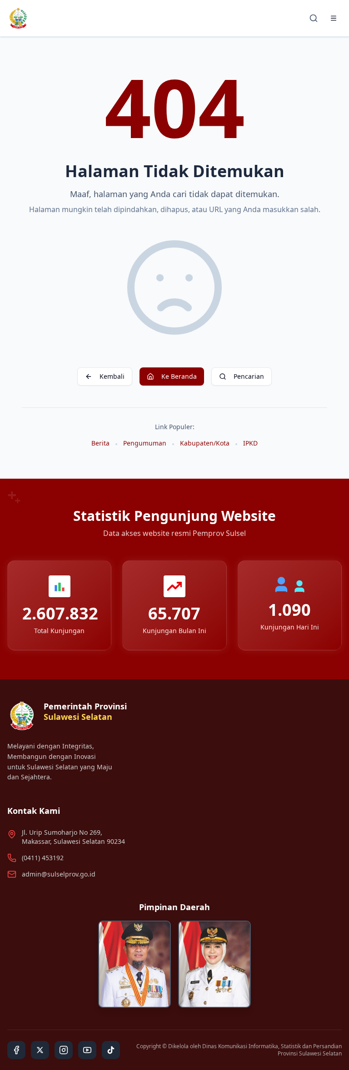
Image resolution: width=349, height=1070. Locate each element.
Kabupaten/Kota (204, 443)
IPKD (250, 443)
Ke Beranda (179, 376)
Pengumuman (144, 443)
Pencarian (249, 376)
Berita (100, 443)
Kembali (112, 376)
